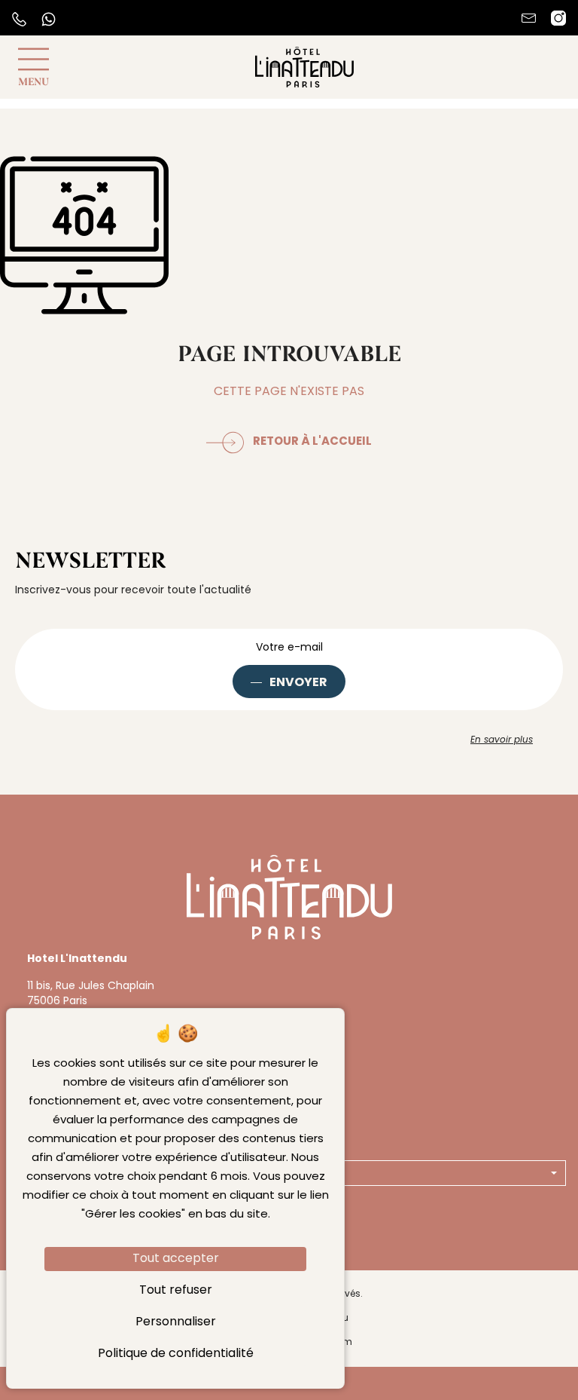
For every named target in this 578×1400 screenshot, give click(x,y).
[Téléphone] (19, 19)
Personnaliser (175, 1322)
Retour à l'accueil (312, 442)
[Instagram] (558, 18)
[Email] (529, 18)
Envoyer (298, 683)
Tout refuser (175, 1290)
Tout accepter (175, 1259)
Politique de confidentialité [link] (176, 1354)
